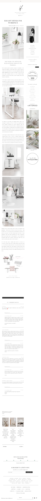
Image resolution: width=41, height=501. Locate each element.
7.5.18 (21, 369)
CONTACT (32, 54)
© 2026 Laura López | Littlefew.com (6, 498)
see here (16, 84)
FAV (23, 489)
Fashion (19, 479)
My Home (17, 25)
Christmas (32, 89)
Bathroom (32, 86)
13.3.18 (22, 380)
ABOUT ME (28, 489)
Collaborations (12, 479)
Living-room (32, 95)
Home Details (24, 479)
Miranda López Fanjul (7, 380)
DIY (16, 479)
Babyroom (12, 478)
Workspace (22, 25)
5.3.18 (21, 315)
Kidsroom (32, 92)
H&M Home (5, 231)
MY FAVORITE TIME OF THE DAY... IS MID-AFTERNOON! (20, 433)
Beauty (20, 478)
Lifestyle (18, 480)
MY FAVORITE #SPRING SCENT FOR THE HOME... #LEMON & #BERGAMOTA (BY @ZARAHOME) (13, 435)
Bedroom (24, 478)
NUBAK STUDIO (28, 491)
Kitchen (32, 94)
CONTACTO (12, 491)
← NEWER (4, 446)
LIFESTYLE (13, 489)
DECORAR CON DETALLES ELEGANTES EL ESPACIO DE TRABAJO (13, 63)
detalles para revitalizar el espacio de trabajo (14, 230)
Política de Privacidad (20, 493)
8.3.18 (22, 357)
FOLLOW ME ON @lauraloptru (32, 150)
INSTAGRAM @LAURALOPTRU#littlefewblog (20, 458)
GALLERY (32, 51)
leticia (4, 306)
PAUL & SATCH (11, 136)
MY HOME (32, 45)
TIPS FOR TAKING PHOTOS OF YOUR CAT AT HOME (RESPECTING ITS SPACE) (5, 434)
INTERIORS (19, 487)
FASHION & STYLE (32, 48)
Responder (23, 364)
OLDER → (22, 446)
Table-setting (32, 97)
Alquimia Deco (5, 357)
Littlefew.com (8, 343)
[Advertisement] (13, 288)
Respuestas (7, 312)
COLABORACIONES (19, 491)
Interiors (29, 479)
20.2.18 (22, 306)
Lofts (27, 480)
